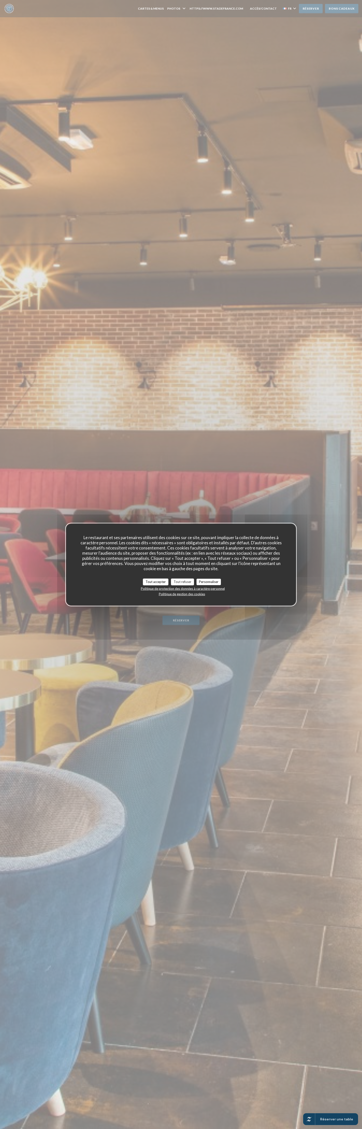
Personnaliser (208, 582)
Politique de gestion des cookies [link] (182, 594)
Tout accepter (156, 582)
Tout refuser (182, 582)
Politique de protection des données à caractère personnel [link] (183, 588)
